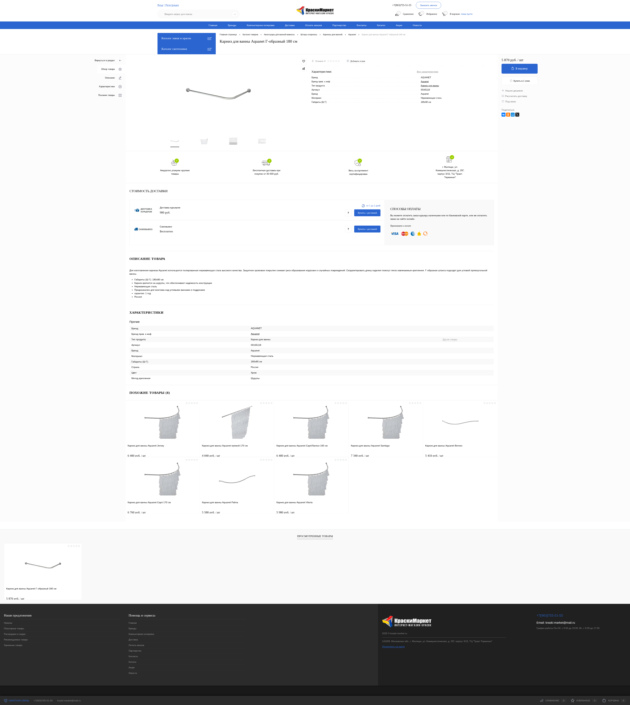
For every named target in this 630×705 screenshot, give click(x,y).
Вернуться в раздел (105, 60)
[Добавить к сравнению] (304, 68)
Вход (160, 5)
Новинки (8, 623)
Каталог (381, 25)
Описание (110, 78)
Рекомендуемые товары (16, 639)
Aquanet (425, 81)
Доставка (290, 25)
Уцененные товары (13, 645)
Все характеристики (427, 71)
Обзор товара (108, 69)
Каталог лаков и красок (176, 38)
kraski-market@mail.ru (560, 622)
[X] (517, 115)
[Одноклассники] (508, 115)
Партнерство (339, 25)
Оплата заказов (313, 25)
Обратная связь (18, 700)
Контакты (362, 25)
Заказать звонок (428, 5)
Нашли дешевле (514, 90)
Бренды (232, 25)
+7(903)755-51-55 (43, 700)
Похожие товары (106, 95)
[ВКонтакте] (503, 115)
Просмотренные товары (315, 536)
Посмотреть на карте (393, 646)
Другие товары (450, 339)
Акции (399, 25)
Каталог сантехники (174, 48)
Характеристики (107, 86)
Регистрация (172, 5)
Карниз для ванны (430, 85)
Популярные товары (14, 628)
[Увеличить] (218, 94)
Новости (417, 25)
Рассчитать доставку (516, 96)
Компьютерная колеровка (260, 25)
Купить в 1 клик (522, 81)
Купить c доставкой (367, 213)
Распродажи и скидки (14, 634)
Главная (213, 25)
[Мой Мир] (513, 115)
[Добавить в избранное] (304, 61)
